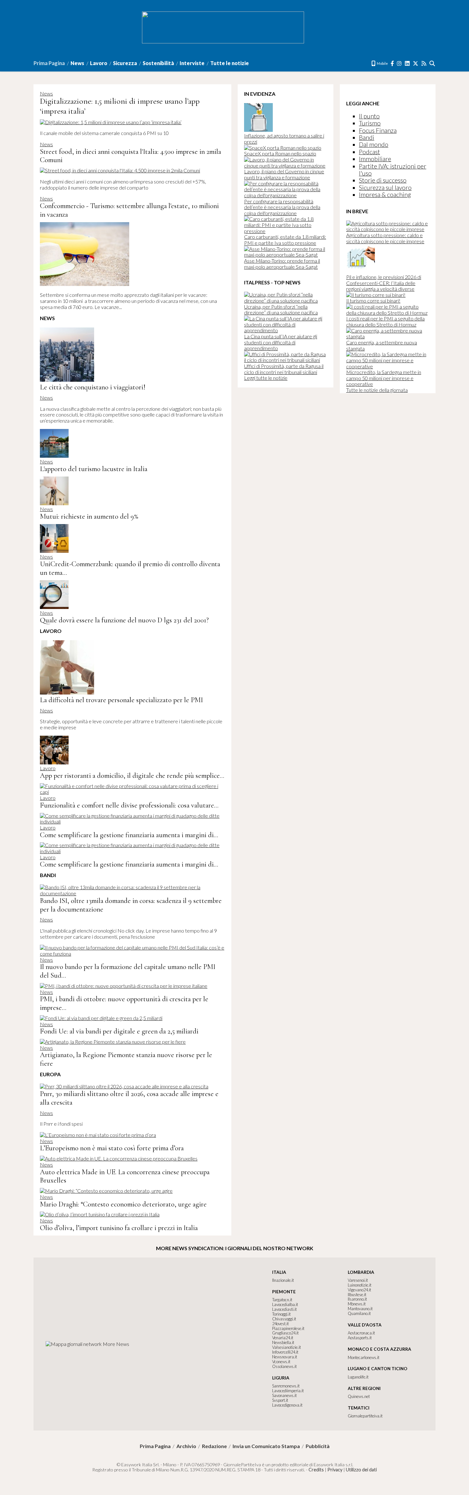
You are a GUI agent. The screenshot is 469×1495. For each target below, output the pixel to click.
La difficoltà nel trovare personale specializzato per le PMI (121, 699)
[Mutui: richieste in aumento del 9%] (54, 503)
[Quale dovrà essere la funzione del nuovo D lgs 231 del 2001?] (54, 607)
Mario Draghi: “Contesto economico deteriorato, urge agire (123, 1204)
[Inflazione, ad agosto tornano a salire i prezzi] (258, 130)
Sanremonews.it (286, 1385)
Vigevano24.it (359, 1289)
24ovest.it (280, 1323)
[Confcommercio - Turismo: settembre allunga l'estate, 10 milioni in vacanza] (84, 284)
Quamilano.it (359, 1313)
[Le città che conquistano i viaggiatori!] (67, 380)
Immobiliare (375, 158)
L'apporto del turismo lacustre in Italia (93, 468)
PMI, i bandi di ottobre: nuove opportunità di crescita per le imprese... (124, 1003)
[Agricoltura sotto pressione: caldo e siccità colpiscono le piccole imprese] (387, 229)
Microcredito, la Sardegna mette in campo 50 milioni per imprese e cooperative (383, 378)
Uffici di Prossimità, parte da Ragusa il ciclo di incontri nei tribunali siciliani (284, 369)
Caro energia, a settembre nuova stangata (381, 345)
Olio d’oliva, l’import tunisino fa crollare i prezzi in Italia (119, 1227)
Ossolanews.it (284, 1366)
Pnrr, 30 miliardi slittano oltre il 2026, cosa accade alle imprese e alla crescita (129, 1098)
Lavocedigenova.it (287, 1405)
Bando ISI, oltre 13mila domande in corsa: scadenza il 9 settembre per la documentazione (131, 904)
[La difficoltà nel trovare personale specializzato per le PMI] (67, 692)
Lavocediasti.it (284, 1309)
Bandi (366, 137)
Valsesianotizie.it (286, 1347)
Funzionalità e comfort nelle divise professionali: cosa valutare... (129, 805)
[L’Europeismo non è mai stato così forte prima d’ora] (98, 1135)
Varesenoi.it (358, 1280)
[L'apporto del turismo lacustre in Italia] (54, 456)
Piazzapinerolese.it (288, 1328)
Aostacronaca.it (361, 1332)
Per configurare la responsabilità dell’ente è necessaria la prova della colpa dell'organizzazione (282, 207)
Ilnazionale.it (283, 1280)
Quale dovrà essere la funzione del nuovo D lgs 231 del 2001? (124, 620)
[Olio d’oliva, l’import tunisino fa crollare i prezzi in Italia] (100, 1214)
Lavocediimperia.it (288, 1390)
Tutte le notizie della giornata (377, 390)
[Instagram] (399, 63)
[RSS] (424, 63)
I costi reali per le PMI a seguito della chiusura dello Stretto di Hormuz (385, 321)
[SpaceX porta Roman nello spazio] (282, 148)
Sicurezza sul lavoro (385, 187)
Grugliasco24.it (285, 1332)
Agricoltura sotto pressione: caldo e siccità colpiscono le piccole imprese (385, 238)
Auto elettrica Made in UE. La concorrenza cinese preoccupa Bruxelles (125, 1176)
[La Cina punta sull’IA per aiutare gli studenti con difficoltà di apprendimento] (285, 330)
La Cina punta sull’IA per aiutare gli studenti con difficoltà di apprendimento (280, 342)
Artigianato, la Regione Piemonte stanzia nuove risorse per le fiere (126, 1059)
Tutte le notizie (229, 63)
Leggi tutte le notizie (265, 378)
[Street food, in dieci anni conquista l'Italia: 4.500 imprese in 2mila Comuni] (120, 170)
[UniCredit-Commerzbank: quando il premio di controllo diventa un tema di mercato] (54, 551)
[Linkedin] (407, 63)
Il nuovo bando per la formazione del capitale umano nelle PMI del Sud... (127, 971)
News (77, 63)
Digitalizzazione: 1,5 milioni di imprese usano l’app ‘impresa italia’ (120, 106)
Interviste (192, 63)
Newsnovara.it (284, 1356)
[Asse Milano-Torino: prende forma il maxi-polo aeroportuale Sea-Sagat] (285, 255)
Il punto (369, 116)
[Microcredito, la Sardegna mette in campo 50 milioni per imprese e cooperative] (387, 366)
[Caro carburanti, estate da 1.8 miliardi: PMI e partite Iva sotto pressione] (285, 231)
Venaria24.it (282, 1337)
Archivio (186, 1446)
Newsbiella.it (283, 1342)
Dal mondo (373, 144)
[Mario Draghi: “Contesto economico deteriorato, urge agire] (106, 1191)
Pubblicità (318, 1446)
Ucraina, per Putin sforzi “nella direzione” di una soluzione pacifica (281, 310)
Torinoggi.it (281, 1314)
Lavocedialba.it (285, 1304)
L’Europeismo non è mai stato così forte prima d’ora (112, 1148)
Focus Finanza (378, 130)
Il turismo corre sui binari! (373, 300)
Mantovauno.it (360, 1308)
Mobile (382, 63)
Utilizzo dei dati (361, 1469)
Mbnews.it (357, 1303)
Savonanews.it (284, 1395)
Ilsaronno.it (357, 1299)
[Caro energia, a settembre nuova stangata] (387, 336)
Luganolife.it (358, 1376)
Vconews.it (281, 1361)
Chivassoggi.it (284, 1318)
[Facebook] (392, 63)
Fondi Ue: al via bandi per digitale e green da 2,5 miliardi (119, 1031)
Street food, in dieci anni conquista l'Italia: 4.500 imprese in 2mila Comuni (130, 155)
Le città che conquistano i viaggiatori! (92, 387)
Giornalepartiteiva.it (365, 1415)
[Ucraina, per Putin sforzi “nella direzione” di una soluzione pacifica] (285, 300)
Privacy (334, 1469)
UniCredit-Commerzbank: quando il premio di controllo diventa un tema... (130, 568)
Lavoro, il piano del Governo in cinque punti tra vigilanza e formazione (284, 174)
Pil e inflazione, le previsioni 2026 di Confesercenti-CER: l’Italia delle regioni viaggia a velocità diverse (383, 283)
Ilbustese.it (357, 1294)
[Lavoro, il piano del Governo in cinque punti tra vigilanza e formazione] (285, 165)
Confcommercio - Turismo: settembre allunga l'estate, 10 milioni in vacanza (129, 210)
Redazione (214, 1446)
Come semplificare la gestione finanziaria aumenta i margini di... (129, 834)
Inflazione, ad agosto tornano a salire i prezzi (284, 138)
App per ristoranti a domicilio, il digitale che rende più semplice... (132, 775)
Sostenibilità (158, 63)
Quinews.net (359, 1396)
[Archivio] (432, 63)
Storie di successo (382, 180)
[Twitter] (416, 63)
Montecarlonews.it (363, 1357)
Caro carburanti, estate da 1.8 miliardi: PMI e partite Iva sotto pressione (285, 240)
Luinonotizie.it (359, 1285)
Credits (316, 1469)
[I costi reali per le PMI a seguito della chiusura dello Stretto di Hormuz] (387, 313)
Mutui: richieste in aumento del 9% (89, 516)
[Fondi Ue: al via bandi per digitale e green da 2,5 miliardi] (101, 1018)
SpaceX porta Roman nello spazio (280, 153)
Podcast (369, 151)
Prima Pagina (49, 63)
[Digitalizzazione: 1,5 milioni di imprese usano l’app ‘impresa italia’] (111, 122)
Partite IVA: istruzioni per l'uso (392, 169)
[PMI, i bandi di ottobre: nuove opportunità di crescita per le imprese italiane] (123, 986)
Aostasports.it (360, 1337)
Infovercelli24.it (285, 1352)
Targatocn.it (282, 1299)
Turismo (370, 123)
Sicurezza (125, 63)
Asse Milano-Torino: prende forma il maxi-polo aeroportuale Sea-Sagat (282, 264)
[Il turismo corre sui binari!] (376, 295)
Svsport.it (280, 1400)
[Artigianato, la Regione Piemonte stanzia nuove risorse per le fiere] (113, 1042)
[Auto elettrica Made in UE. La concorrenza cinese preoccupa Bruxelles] (118, 1158)
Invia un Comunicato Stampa (266, 1446)
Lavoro (98, 63)
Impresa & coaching (385, 194)
